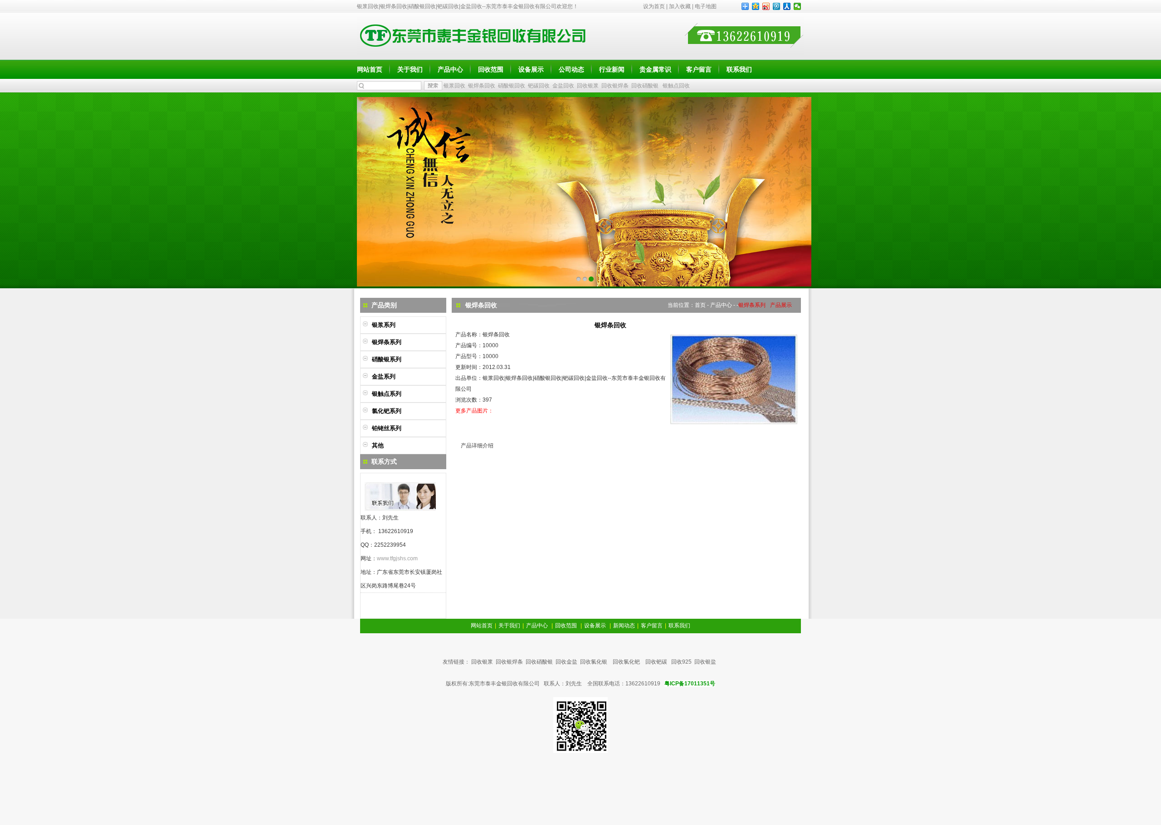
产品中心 (450, 69)
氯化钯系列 (386, 411)
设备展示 (531, 69)
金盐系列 (383, 376)
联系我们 (739, 69)
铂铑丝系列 (386, 428)
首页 (700, 305)
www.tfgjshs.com (397, 558)
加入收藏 (680, 6)
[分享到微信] (797, 6)
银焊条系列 (386, 342)
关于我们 (410, 69)
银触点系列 (386, 393)
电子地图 (706, 6)
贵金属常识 (655, 69)
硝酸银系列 (386, 359)
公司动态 (571, 69)
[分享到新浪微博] (766, 6)
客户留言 (699, 69)
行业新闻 (611, 69)
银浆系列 (383, 324)
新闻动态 (624, 625)
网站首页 (369, 69)
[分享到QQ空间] (756, 6)
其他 (378, 445)
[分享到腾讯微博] (777, 6)
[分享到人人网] (787, 6)
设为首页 (654, 6)
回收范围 (490, 69)
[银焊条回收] (733, 422)
